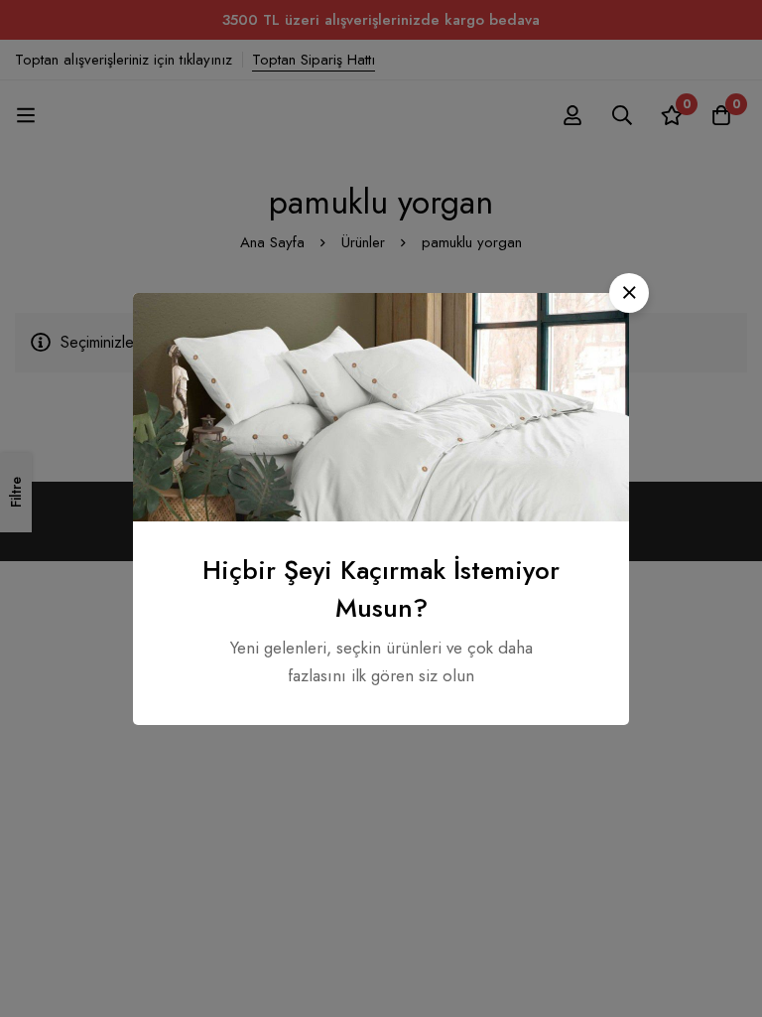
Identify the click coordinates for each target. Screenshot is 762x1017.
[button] (629, 293)
